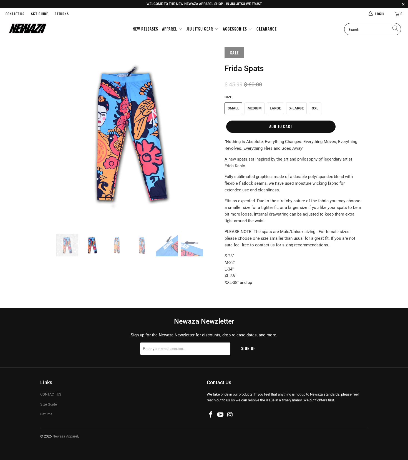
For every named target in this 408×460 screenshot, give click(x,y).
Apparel (170, 29)
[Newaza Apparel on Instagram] (230, 415)
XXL (315, 108)
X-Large (296, 108)
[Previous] (50, 136)
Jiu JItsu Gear (200, 29)
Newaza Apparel (65, 436)
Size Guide (39, 13)
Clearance (266, 29)
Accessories (235, 29)
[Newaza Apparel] (35, 28)
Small (233, 108)
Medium (254, 108)
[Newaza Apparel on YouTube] (220, 415)
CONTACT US (15, 13)
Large (275, 108)
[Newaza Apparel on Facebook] (211, 415)
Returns (62, 13)
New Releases (145, 29)
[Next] (209, 136)
